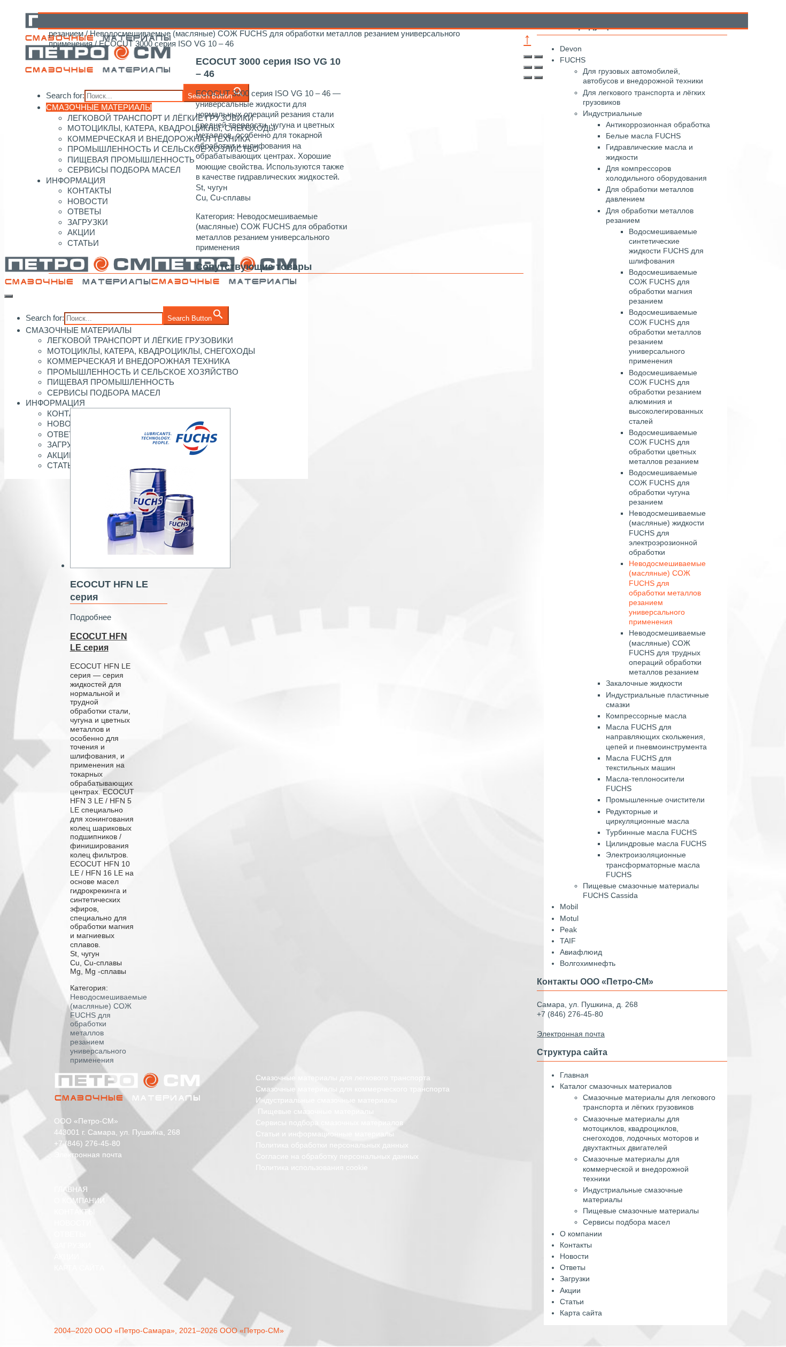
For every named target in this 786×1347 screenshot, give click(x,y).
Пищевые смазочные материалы (641, 1210)
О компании (581, 1233)
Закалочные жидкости (644, 683)
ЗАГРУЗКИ (72, 1245)
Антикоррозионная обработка (658, 124)
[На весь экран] (527, 67)
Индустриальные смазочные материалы (326, 1100)
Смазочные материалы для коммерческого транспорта (353, 1089)
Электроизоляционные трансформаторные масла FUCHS (653, 864)
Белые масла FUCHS (643, 135)
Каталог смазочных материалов (616, 1086)
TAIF (568, 940)
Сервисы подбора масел (626, 1222)
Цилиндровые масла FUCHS (656, 843)
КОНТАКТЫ (74, 1211)
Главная (574, 1075)
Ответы (572, 1267)
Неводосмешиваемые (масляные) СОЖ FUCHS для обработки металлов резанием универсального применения (667, 592)
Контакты (576, 1245)
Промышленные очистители (655, 799)
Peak (568, 929)
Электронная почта (88, 1154)
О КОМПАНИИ (79, 1200)
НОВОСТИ (72, 1223)
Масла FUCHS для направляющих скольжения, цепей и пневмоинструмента (656, 736)
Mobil (569, 906)
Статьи (572, 1301)
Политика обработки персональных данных (332, 1145)
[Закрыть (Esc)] (527, 56)
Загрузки (575, 1278)
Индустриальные (612, 113)
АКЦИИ (66, 1256)
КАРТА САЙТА (79, 1268)
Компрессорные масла (646, 715)
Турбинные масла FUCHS (651, 832)
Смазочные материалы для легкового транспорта (343, 1077)
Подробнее (90, 617)
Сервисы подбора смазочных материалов (329, 1122)
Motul (569, 918)
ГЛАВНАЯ (71, 1189)
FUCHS (572, 60)
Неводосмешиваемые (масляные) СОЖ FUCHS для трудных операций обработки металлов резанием (667, 652)
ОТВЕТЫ (70, 1234)
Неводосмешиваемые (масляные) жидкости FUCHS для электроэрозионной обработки (667, 532)
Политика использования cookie (312, 1167)
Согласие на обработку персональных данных (337, 1156)
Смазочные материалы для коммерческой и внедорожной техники (636, 1168)
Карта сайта (581, 1313)
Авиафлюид (581, 952)
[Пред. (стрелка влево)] (527, 77)
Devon (571, 48)
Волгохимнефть (587, 963)
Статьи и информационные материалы (325, 1133)
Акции (570, 1290)
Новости (574, 1256)
